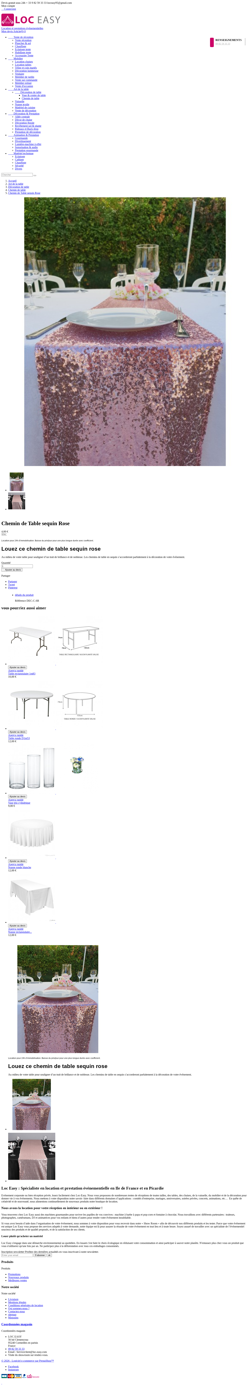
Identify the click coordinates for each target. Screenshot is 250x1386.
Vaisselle (19, 101)
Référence (21, 600)
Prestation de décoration (28, 132)
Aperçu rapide (15, 670)
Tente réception (23, 40)
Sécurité (19, 165)
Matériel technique (21, 153)
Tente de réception (20, 37)
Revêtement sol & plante (28, 125)
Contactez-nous (16, 1311)
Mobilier (15, 58)
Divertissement (23, 141)
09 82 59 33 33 (222, 43)
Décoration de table (28, 92)
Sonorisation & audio (26, 147)
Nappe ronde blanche (19, 867)
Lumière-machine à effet (28, 144)
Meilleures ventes (17, 1280)
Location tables (23, 64)
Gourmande (21, 138)
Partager (12, 581)
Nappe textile (22, 104)
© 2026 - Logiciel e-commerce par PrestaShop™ (27, 1360)
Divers (18, 168)
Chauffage (20, 46)
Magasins (13, 1317)
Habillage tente (23, 52)
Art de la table (18, 89)
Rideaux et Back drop (26, 128)
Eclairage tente (23, 49)
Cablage (19, 159)
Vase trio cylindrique (19, 802)
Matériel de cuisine (25, 107)
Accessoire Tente (24, 55)
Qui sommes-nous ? (18, 1308)
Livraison (13, 1299)
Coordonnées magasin (16, 1324)
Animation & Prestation (23, 135)
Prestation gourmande (26, 150)
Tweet (11, 584)
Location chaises (24, 61)
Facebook (13, 1366)
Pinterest (12, 587)
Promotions (14, 1274)
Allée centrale (22, 116)
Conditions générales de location (25, 1305)
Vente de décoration (25, 110)
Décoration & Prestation (23, 113)
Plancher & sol (23, 43)
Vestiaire (19, 73)
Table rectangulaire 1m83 (21, 673)
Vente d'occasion (24, 86)
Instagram (13, 1369)
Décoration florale (24, 122)
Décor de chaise (23, 119)
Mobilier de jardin (24, 76)
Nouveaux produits (18, 1277)
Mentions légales (17, 1302)
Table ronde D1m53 (19, 738)
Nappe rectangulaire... (20, 932)
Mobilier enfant (23, 83)
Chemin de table (30, 98)
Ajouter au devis (12, 570)
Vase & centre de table (34, 95)
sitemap (12, 1314)
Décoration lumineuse (26, 70)
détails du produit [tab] (24, 594)
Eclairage (20, 156)
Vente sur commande (26, 80)
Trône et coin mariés (26, 67)
